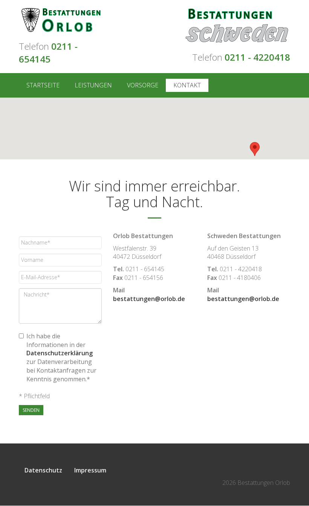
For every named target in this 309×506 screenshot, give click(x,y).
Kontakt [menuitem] (187, 85)
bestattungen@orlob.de (149, 299)
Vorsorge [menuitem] (142, 85)
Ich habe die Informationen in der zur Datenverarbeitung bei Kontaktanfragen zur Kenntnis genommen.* (61, 357)
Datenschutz (43, 470)
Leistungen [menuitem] (93, 85)
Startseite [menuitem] (43, 85)
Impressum (90, 470)
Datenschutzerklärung (59, 353)
